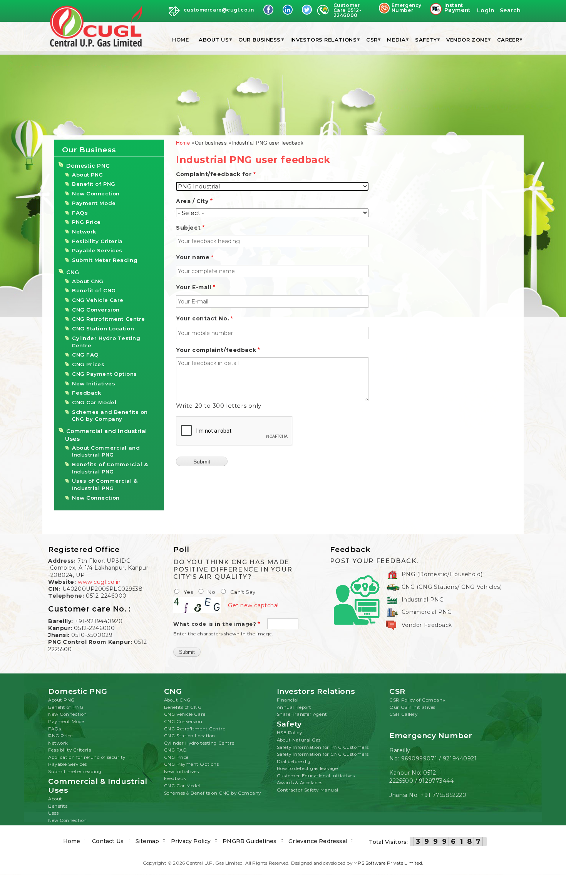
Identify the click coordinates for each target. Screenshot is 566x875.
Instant (457, 8)
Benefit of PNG (94, 184)
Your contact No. (202, 318)
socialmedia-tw (307, 10)
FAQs (80, 213)
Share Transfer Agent (302, 714)
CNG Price (176, 757)
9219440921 (460, 758)
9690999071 (419, 758)
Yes (188, 592)
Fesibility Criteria (97, 241)
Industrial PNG (423, 599)
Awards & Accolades (300, 782)
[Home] (96, 26)
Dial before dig (294, 761)
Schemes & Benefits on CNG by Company (212, 793)
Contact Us (108, 841)
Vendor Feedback (427, 625)
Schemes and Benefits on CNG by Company (110, 415)
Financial (288, 700)
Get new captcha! (253, 605)
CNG (72, 272)
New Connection (96, 193)
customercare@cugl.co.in (219, 10)
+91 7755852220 (443, 795)
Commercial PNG (427, 611)
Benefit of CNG (94, 290)
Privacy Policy (191, 841)
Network (84, 231)
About (55, 799)
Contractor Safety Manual (307, 790)
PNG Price (86, 222)
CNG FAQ (85, 355)
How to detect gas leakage (307, 768)
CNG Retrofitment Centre (108, 319)
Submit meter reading (74, 771)
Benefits (57, 806)
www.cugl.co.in (99, 581)
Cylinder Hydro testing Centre (199, 743)
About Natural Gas (299, 740)
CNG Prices (88, 364)
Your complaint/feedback (216, 350)
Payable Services (97, 250)
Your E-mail (193, 287)
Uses (53, 813)
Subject (188, 228)
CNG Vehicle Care (98, 300)
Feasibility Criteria (69, 750)
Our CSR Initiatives (412, 707)
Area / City (192, 201)
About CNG (88, 281)
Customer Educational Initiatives (316, 775)
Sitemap (147, 841)
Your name (192, 257)
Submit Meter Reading (104, 260)
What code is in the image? (214, 624)
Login (486, 10)
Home (180, 40)
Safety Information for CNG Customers (323, 754)
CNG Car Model (94, 402)
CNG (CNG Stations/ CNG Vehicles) (452, 586)
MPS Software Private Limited (387, 863)
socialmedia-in (288, 10)
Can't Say (243, 592)
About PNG (87, 175)
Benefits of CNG (182, 707)
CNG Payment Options (104, 374)
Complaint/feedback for (213, 174)
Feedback (86, 393)
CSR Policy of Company (417, 700)
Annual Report (294, 707)
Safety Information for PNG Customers (323, 747)
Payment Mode (94, 203)
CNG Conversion (96, 310)
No (211, 592)
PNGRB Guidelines (249, 841)
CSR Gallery (403, 714)
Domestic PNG (88, 165)
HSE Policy (289, 732)
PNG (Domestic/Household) (442, 574)
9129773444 (436, 780)
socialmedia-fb (268, 10)
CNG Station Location (103, 328)
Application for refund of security (87, 757)
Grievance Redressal (317, 841)
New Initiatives (93, 383)
